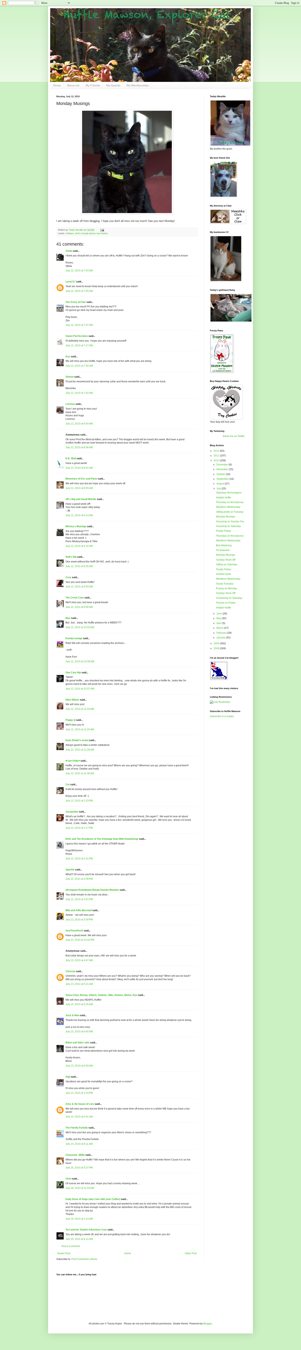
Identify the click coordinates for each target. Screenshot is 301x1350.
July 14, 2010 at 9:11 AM (79, 1143)
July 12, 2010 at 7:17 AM (79, 345)
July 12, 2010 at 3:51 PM (79, 899)
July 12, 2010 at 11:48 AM (80, 773)
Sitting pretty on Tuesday (229, 511)
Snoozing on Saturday (228, 526)
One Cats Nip (73, 672)
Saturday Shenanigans (229, 492)
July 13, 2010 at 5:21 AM (79, 984)
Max (68, 618)
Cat (68, 784)
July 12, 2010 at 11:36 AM (80, 749)
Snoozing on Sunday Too (230, 521)
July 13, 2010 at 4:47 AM (79, 960)
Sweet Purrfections (77, 336)
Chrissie (70, 971)
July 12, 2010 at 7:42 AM (79, 393)
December (222, 464)
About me (73, 85)
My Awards (113, 85)
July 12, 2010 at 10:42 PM (80, 939)
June (219, 613)
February (221, 632)
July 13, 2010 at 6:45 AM (79, 1031)
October (221, 474)
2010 (217, 460)
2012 (217, 450)
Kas (68, 356)
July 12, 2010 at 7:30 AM (79, 365)
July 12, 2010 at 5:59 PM (79, 919)
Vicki (68, 1178)
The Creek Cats (75, 597)
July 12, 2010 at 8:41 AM (79, 467)
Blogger (207, 1323)
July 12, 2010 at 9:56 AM (79, 607)
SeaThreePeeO (74, 930)
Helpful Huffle (223, 497)
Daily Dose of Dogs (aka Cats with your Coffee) (93, 1199)
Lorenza (70, 404)
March (220, 627)
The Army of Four (76, 302)
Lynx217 (71, 281)
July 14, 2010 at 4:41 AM (79, 1116)
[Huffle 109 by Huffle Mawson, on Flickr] (127, 213)
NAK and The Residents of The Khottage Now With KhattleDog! (102, 839)
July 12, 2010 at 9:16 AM (79, 546)
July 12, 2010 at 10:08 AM (80, 661)
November (222, 469)
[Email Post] (102, 230)
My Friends (93, 85)
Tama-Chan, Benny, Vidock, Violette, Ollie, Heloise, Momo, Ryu (101, 995)
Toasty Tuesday (224, 583)
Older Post (191, 1253)
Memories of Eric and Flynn (81, 478)
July (219, 488)
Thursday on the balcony (229, 502)
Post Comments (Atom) (84, 1259)
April (219, 623)
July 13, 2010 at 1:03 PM (79, 1093)
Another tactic (223, 574)
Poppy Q (70, 720)
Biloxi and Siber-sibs (77, 1042)
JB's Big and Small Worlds (81, 499)
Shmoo (70, 376)
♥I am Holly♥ (73, 760)
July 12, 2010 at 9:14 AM (79, 515)
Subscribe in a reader (222, 716)
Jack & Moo (72, 1015)
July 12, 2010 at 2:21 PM (79, 858)
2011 (217, 455)
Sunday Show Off (225, 559)
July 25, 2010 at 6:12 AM (79, 1239)
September (222, 478)
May (219, 618)
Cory (68, 577)
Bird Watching (224, 545)
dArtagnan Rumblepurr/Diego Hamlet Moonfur (92, 889)
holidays (70, 233)
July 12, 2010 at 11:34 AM (80, 709)
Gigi (68, 1076)
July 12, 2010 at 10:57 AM (80, 688)
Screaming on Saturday (229, 598)
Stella (69, 250)
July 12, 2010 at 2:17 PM (79, 827)
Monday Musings (225, 516)
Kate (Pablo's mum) (77, 740)
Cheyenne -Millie (75, 1155)
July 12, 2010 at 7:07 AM (79, 325)
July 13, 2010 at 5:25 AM (79, 1004)
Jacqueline (72, 811)
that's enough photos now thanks (91, 233)
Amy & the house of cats (80, 1104)
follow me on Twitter (234, 436)
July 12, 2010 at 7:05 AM (79, 291)
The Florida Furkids (77, 1127)
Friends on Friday (225, 602)
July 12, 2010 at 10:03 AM (80, 627)
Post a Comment (70, 1246)
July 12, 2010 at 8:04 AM (79, 423)
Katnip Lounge (74, 638)
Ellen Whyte (72, 699)
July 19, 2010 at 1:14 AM (79, 1218)
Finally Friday (223, 530)
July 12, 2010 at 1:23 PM (79, 800)
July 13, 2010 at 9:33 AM (79, 1065)
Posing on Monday (226, 588)
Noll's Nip (71, 556)
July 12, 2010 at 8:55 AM (79, 488)
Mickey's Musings (76, 526)
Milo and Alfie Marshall (79, 910)
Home (57, 85)
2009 (217, 643)
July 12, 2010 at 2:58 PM (79, 878)
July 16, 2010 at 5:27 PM (79, 1167)
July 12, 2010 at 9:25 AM (79, 566)
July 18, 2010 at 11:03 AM (80, 1188)
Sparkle (70, 869)
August (220, 483)
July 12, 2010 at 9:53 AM (79, 586)
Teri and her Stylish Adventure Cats (87, 1229)
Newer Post (63, 1253)
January (221, 637)
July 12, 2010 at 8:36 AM (79, 447)
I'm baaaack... (223, 550)
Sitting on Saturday (226, 564)
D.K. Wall (71, 458)
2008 (217, 648)
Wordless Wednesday (228, 507)
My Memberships (138, 85)
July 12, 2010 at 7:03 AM (79, 270)
